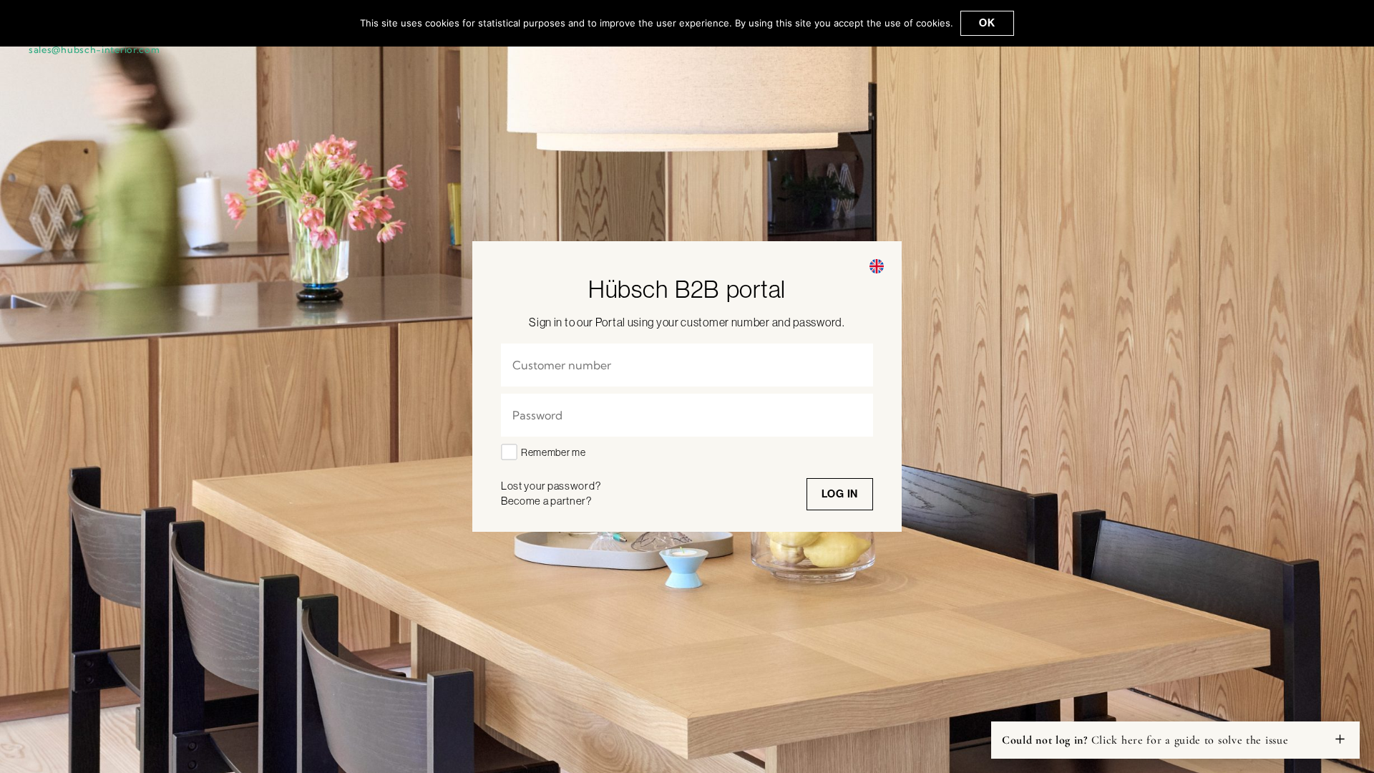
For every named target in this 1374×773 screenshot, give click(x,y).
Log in (840, 493)
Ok (987, 22)
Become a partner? (546, 500)
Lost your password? (550, 485)
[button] (876, 266)
